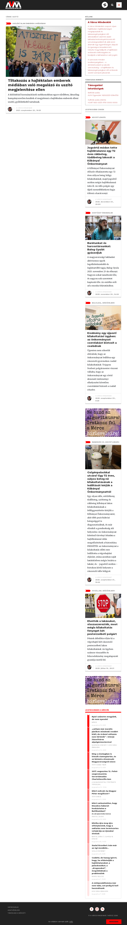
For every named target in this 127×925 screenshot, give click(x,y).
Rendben (113, 922)
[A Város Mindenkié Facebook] (92, 909)
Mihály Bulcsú (98, 876)
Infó (71, 921)
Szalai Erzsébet (98, 851)
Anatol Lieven (98, 816)
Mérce (94, 722)
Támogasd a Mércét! (17, 913)
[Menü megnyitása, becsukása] (119, 5)
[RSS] (102, 909)
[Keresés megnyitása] (112, 7)
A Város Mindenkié (24, 108)
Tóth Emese (96, 796)
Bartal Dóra (97, 836)
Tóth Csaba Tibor (99, 765)
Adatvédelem (14, 910)
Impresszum (13, 907)
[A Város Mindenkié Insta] (97, 909)
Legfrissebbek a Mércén (97, 710)
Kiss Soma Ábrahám (100, 891)
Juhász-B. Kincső (99, 745)
